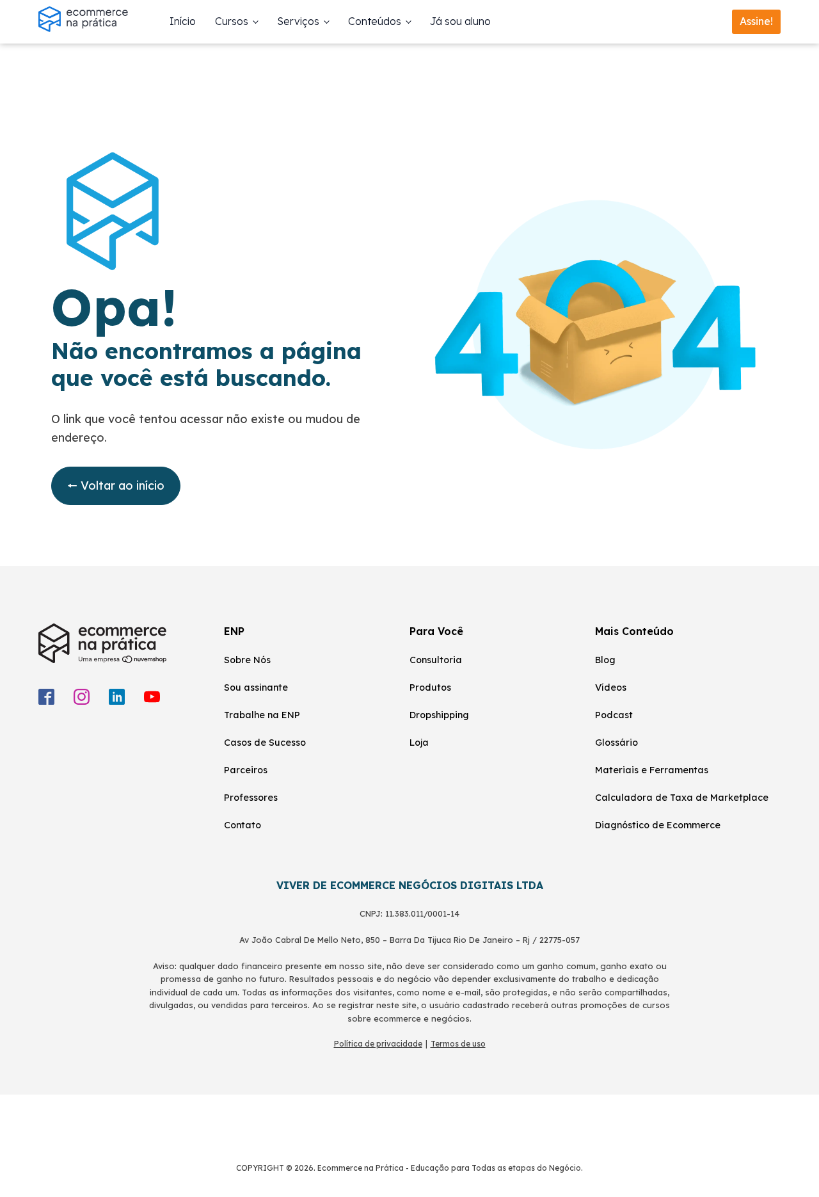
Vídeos (610, 687)
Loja (419, 742)
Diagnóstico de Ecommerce (657, 825)
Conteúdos (374, 21)
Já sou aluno (460, 21)
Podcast (614, 715)
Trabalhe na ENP (262, 715)
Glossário (616, 742)
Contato (242, 825)
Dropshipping (439, 715)
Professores (251, 797)
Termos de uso (458, 1043)
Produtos (430, 687)
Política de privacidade (378, 1043)
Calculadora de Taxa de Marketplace (681, 797)
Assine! (756, 21)
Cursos (231, 21)
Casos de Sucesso (265, 742)
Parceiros (245, 770)
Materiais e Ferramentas (651, 770)
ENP (234, 631)
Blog (605, 660)
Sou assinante (256, 687)
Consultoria (436, 660)
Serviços (298, 21)
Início (183, 21)
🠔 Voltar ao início (115, 485)
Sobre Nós (247, 660)
